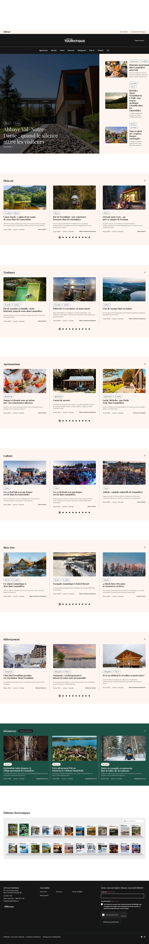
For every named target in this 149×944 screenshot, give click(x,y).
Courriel (107, 892)
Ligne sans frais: (13, 898)
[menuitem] (140, 40)
